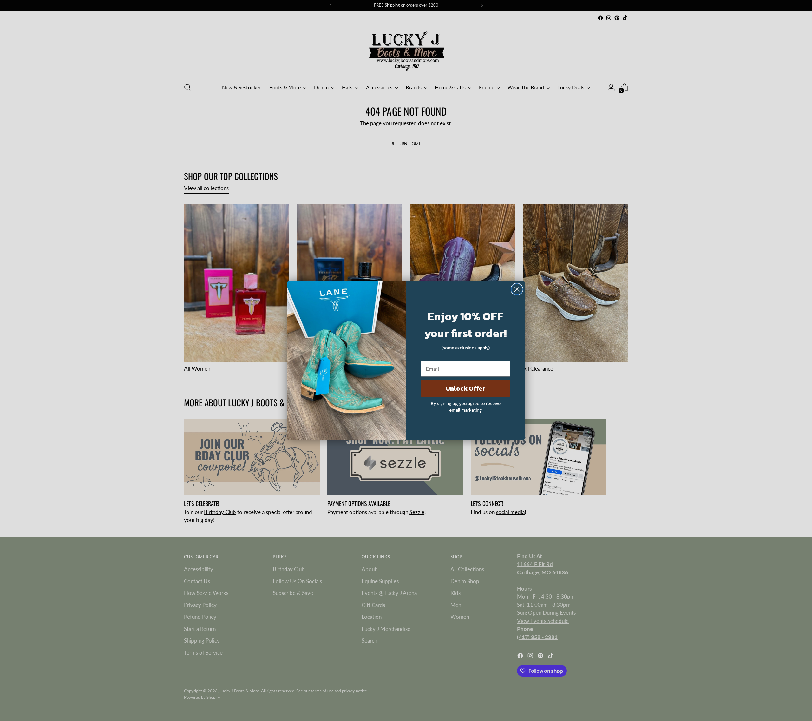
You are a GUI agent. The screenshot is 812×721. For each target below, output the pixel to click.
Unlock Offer (465, 388)
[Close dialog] (516, 289)
